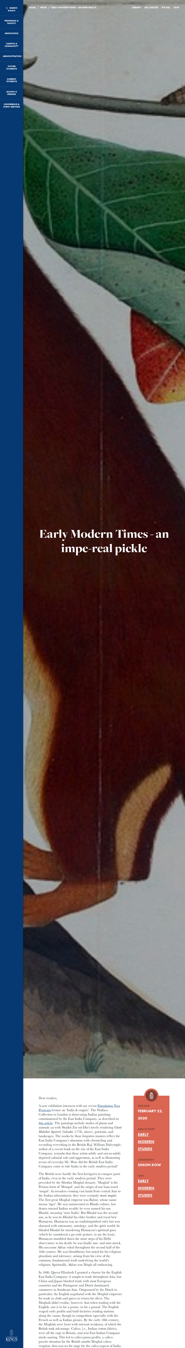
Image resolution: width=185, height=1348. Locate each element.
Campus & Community (11, 45)
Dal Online (151, 7)
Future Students (11, 67)
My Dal (166, 7)
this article (46, 1123)
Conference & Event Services (11, 105)
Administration (12, 56)
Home (32, 7)
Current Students (11, 80)
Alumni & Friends (11, 93)
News (43, 7)
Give (176, 7)
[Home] (11, 1336)
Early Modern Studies (146, 1141)
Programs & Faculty (12, 22)
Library (136, 7)
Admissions (11, 33)
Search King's (12, 9)
